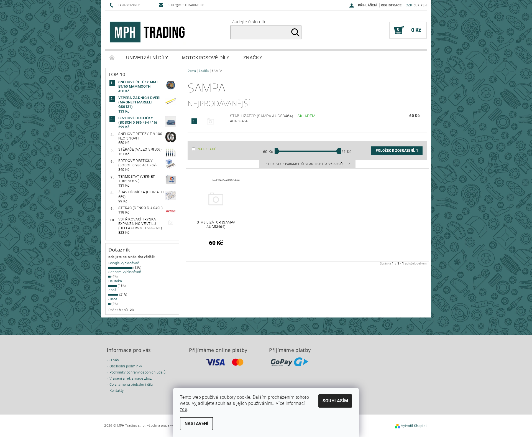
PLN (424, 5)
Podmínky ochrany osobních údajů (137, 372)
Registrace (391, 5)
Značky (252, 57)
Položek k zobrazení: (397, 151)
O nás (114, 360)
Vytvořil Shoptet (414, 426)
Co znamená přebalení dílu (131, 384)
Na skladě (207, 149)
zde (183, 409)
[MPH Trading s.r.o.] (149, 33)
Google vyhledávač (123, 263)
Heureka (115, 281)
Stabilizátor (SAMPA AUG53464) (273, 116)
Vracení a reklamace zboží (131, 378)
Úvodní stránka (112, 58)
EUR (417, 5)
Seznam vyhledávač (124, 272)
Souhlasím (335, 400)
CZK (409, 5)
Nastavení (196, 423)
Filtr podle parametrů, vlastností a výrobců (305, 164)
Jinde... (114, 299)
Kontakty (116, 390)
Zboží (112, 290)
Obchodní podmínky (125, 366)
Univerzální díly (147, 57)
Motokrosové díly (205, 57)
